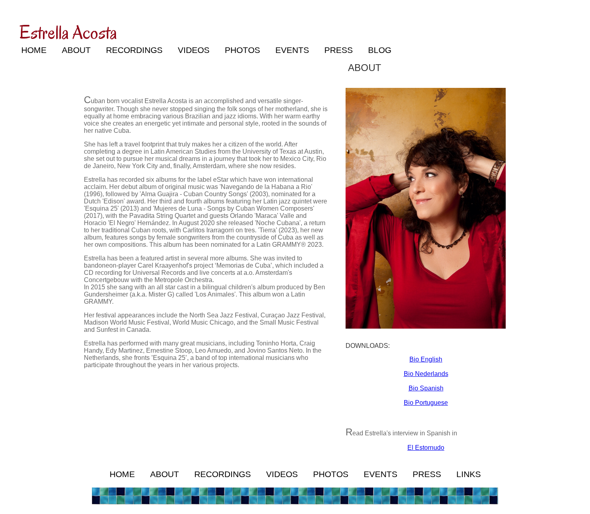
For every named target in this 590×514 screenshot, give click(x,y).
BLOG (379, 50)
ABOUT (76, 50)
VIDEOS (193, 50)
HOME (33, 50)
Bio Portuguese (426, 402)
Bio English (425, 359)
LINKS (469, 474)
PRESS (338, 50)
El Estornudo (425, 447)
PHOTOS (242, 50)
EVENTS (292, 50)
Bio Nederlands (426, 373)
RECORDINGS (134, 50)
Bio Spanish (426, 388)
